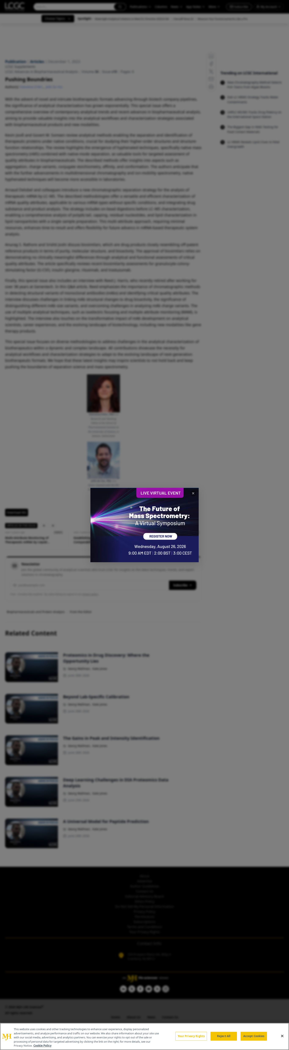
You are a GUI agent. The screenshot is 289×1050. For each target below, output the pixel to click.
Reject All (223, 1036)
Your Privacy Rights (191, 1036)
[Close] (282, 1036)
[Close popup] (193, 493)
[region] (144, 1036)
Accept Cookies (253, 1036)
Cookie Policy (42, 1045)
